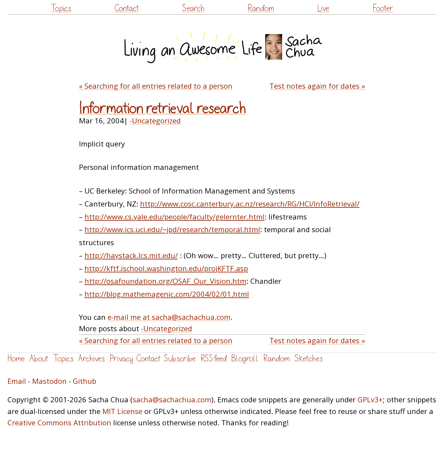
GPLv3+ (370, 399)
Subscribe (180, 358)
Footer (382, 8)
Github (84, 381)
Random (261, 8)
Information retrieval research (162, 108)
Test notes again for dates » (317, 86)
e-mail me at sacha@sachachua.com (169, 317)
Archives (91, 358)
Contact (126, 8)
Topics (61, 8)
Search (193, 8)
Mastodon (49, 381)
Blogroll (244, 358)
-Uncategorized (155, 120)
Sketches (308, 358)
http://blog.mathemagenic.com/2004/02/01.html (167, 294)
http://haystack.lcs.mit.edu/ (131, 255)
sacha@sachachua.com (172, 399)
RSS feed (214, 358)
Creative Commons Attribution (59, 422)
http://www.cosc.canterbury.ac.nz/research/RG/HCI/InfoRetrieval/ (249, 203)
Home (16, 358)
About (39, 358)
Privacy (121, 358)
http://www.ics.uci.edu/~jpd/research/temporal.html (172, 229)
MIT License (122, 411)
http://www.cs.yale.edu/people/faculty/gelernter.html (175, 216)
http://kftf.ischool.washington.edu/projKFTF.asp (166, 268)
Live (323, 8)
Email (16, 381)
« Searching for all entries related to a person (155, 86)
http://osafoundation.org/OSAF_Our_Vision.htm (165, 281)
